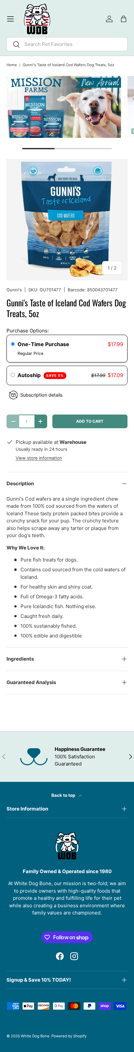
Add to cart (89, 421)
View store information (39, 457)
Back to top (63, 795)
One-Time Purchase (43, 344)
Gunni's (14, 289)
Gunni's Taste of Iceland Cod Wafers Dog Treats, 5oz (68, 65)
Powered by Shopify (69, 1036)
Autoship (41, 375)
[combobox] (67, 44)
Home (12, 65)
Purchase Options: (28, 331)
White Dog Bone (35, 1036)
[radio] (13, 344)
